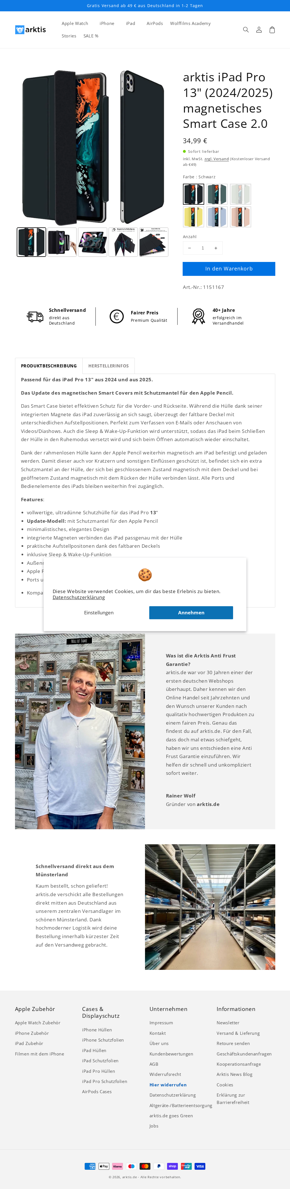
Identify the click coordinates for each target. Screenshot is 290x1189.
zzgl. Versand (216, 158)
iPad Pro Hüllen (98, 1071)
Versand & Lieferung (238, 1033)
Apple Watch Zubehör (38, 1022)
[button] (246, 29)
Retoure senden (233, 1043)
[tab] (49, 366)
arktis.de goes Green (171, 1115)
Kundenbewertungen (171, 1054)
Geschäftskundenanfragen (244, 1054)
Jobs (154, 1126)
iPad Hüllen (94, 1050)
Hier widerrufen (168, 1085)
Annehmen (191, 613)
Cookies (225, 1085)
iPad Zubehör (29, 1043)
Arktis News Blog (234, 1074)
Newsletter (228, 1022)
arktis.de (129, 1177)
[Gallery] (93, 163)
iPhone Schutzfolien (103, 1040)
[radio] (193, 194)
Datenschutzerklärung (79, 597)
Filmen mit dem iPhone (39, 1054)
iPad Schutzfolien (100, 1060)
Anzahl (190, 236)
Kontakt (158, 1033)
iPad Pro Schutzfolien (104, 1081)
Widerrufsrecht (165, 1074)
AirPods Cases (97, 1091)
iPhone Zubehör (32, 1033)
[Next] (163, 147)
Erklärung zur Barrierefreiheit (233, 1098)
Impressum (161, 1022)
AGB (154, 1064)
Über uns (159, 1043)
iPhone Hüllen (97, 1030)
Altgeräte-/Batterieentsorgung (181, 1105)
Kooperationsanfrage (239, 1064)
